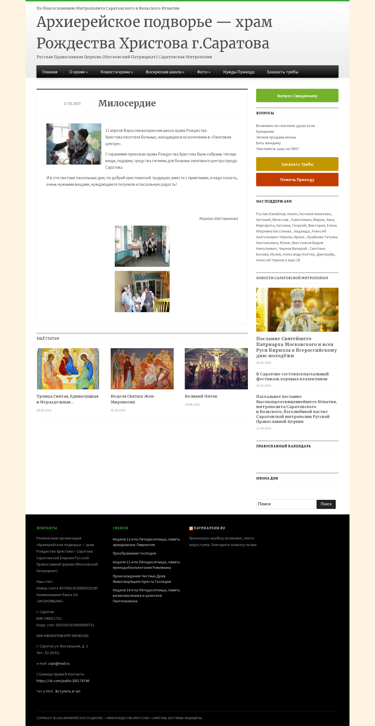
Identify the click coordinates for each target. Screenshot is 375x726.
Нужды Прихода (238, 71)
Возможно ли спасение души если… (287, 125)
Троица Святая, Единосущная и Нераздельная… (67, 399)
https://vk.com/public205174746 (63, 680)
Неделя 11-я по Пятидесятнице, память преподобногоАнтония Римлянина (146, 564)
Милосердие (127, 103)
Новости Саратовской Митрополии (292, 278)
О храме (78, 71)
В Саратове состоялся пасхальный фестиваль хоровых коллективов (292, 376)
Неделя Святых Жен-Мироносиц (133, 399)
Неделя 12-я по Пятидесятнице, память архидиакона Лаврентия (146, 542)
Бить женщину (268, 142)
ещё (294, 259)
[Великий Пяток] (216, 371)
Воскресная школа (165, 71)
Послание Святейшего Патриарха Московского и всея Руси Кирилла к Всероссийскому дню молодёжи (296, 347)
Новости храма (116, 71)
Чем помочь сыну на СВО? (277, 148)
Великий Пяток (201, 396)
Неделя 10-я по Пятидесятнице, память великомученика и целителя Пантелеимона (146, 595)
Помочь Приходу (297, 179)
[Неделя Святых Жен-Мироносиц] (142, 371)
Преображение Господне (134, 553)
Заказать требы (282, 71)
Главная (49, 71)
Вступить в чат (68, 691)
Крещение (265, 131)
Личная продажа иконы (276, 137)
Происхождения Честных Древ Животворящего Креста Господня (142, 578)
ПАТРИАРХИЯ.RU (209, 528)
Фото (203, 71)
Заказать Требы (297, 164)
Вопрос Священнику (297, 95)
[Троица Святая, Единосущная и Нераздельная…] (68, 371)
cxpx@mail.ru (58, 663)
